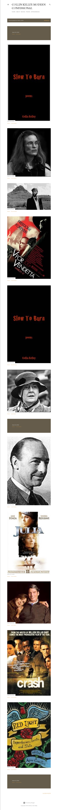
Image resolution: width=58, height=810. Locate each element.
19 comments (14, 211)
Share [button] (13, 34)
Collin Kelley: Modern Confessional (29, 6)
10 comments (14, 364)
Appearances (35, 12)
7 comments (13, 178)
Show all (46, 20)
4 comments (13, 123)
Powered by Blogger (30, 802)
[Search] (50, 4)
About (18, 12)
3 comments (13, 576)
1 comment (18, 34)
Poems (28, 12)
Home (13, 12)
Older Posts (47, 793)
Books (23, 12)
